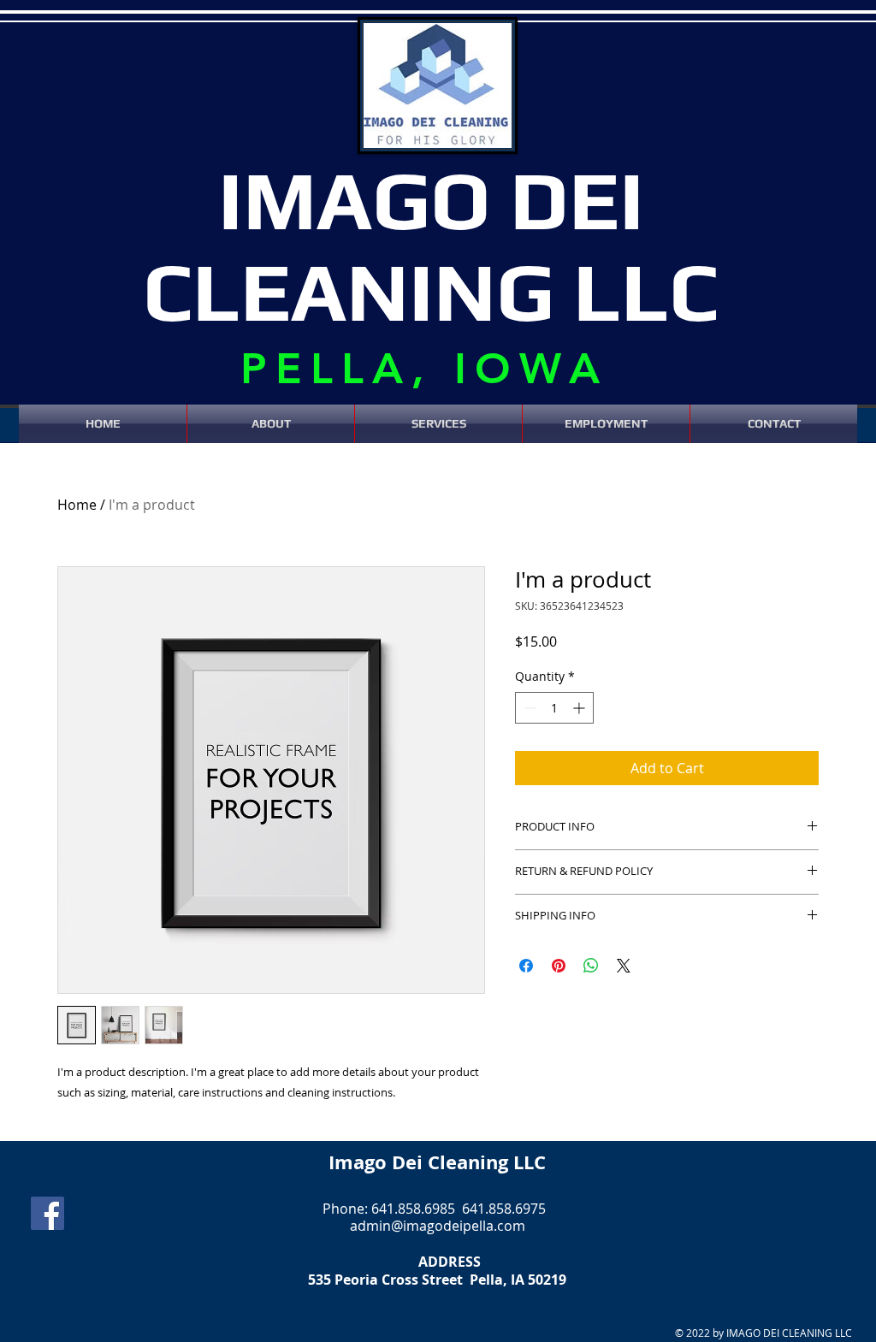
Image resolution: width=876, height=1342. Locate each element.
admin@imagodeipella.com (437, 1225)
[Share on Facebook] (526, 965)
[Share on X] (623, 965)
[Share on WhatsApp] (591, 965)
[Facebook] (47, 1213)
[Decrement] (528, 708)
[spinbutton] (554, 708)
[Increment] (580, 708)
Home (77, 504)
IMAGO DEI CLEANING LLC (431, 245)
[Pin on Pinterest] (558, 965)
